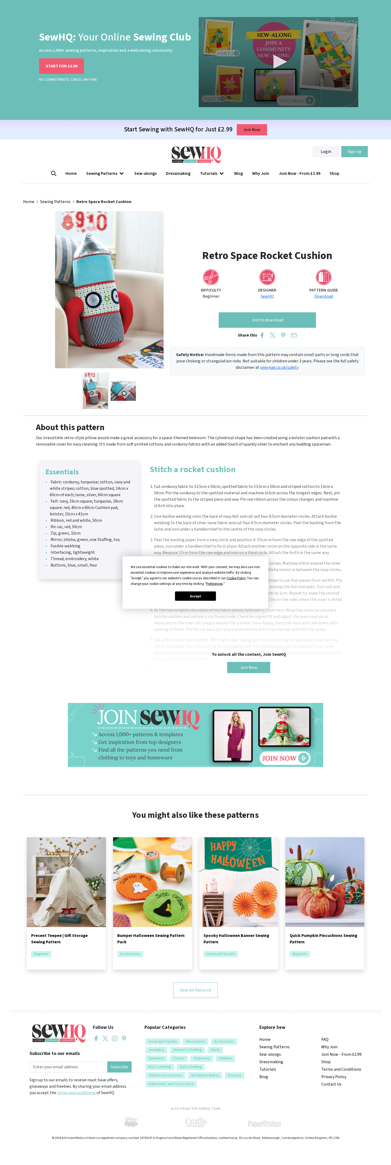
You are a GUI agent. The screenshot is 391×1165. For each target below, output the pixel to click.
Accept (195, 596)
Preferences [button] (214, 584)
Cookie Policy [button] (236, 578)
